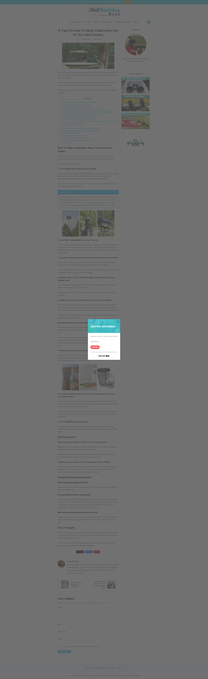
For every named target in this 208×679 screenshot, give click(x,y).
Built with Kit (104, 355)
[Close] (118, 321)
